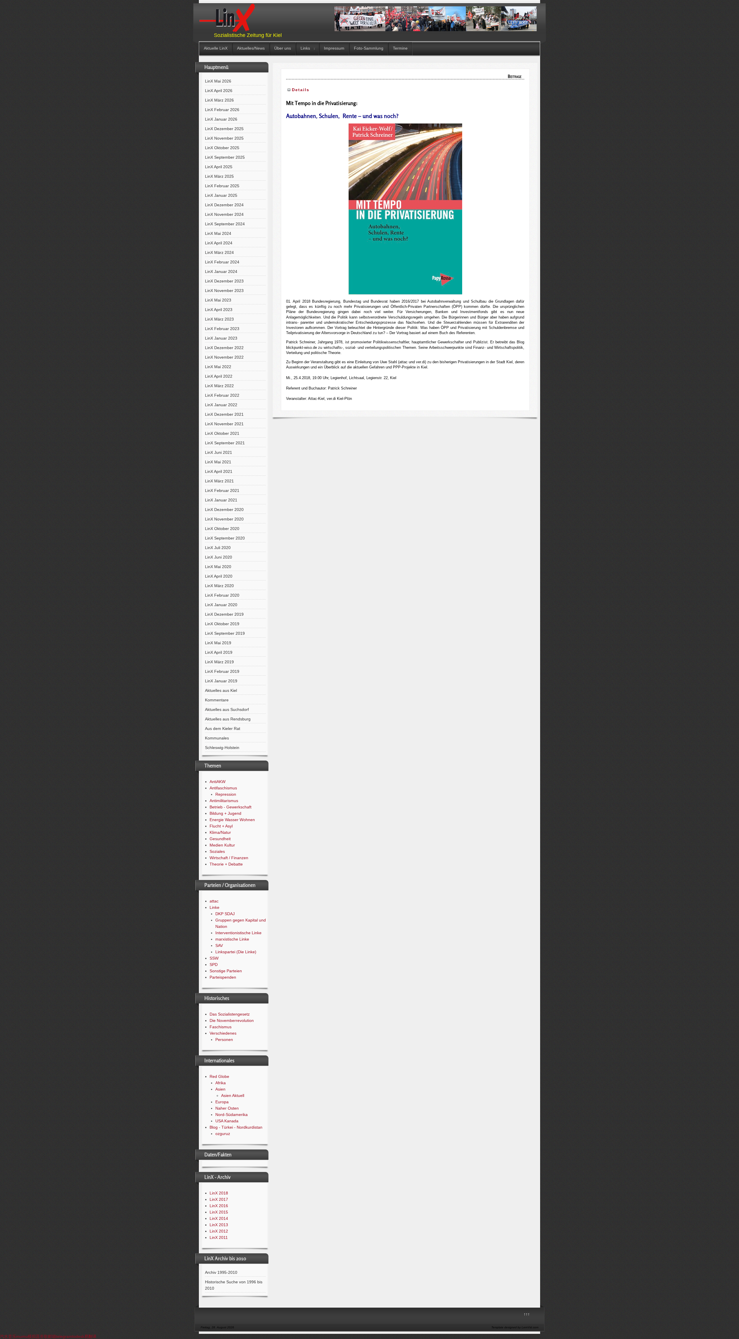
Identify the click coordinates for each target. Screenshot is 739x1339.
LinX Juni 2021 (218, 452)
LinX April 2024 (218, 243)
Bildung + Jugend (225, 813)
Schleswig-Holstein (222, 747)
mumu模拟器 (28, 1336)
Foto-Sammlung (368, 48)
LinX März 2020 (219, 585)
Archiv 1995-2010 (221, 1272)
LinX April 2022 (218, 376)
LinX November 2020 (224, 519)
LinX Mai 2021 (218, 462)
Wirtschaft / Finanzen (229, 857)
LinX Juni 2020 (218, 557)
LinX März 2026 (219, 100)
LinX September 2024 (225, 224)
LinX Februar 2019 (222, 671)
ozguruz (222, 1133)
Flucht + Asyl (221, 826)
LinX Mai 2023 (218, 300)
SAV (219, 945)
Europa (222, 1102)
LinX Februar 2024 (222, 262)
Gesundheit (220, 838)
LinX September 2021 (225, 443)
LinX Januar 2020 (221, 604)
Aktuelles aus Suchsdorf (227, 709)
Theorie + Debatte (226, 864)
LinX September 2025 (225, 157)
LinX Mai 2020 (218, 566)
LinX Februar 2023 (222, 328)
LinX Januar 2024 (221, 271)
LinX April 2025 (218, 166)
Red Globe (219, 1076)
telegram (64, 1336)
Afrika (220, 1082)
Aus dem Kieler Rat (222, 728)
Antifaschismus (223, 788)
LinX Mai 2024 (218, 233)
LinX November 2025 (224, 138)
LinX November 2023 (224, 290)
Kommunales (217, 738)
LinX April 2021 (218, 471)
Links (305, 48)
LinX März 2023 (219, 319)
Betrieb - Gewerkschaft (230, 807)
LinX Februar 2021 (222, 490)
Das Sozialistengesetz (230, 1014)
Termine (400, 48)
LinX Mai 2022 (218, 366)
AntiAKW (217, 781)
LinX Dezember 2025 (224, 128)
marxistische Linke (232, 939)
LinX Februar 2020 (222, 595)
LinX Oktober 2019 (222, 623)
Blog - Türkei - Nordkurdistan (236, 1127)
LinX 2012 (219, 1231)
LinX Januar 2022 (221, 404)
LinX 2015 (219, 1212)
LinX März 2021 (219, 481)
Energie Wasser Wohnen (232, 819)
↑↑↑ (527, 1314)
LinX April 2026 (218, 90)
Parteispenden (223, 977)
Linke (214, 907)
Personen (224, 1039)
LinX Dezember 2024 (224, 205)
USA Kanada (226, 1121)
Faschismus (221, 1027)
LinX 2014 (219, 1218)
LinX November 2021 (224, 424)
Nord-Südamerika (231, 1114)
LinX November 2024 (224, 214)
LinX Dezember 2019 (224, 614)
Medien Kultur (222, 845)
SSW (214, 958)
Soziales (217, 851)
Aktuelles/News (251, 48)
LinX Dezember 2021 (224, 414)
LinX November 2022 (224, 357)
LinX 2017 (219, 1199)
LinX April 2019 (218, 652)
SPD (214, 964)
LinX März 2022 (219, 385)
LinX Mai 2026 (218, 81)
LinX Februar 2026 (222, 109)
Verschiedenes (223, 1033)
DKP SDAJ (225, 913)
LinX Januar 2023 (221, 338)
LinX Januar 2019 (221, 681)
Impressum (334, 48)
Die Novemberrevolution (232, 1020)
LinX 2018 (219, 1193)
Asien (220, 1089)
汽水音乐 (8, 1336)
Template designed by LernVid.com (514, 1327)
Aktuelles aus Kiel (221, 690)
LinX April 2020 (218, 576)
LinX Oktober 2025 (222, 147)
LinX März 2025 (219, 176)
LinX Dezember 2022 (224, 347)
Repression (225, 794)
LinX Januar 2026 (221, 119)
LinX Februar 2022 (222, 395)
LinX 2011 (219, 1237)
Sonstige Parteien (226, 971)
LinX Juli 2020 (218, 547)
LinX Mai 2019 (218, 643)
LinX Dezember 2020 (224, 509)
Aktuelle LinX (215, 48)
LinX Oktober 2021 (222, 433)
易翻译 (90, 1336)
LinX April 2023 (218, 309)
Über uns (282, 48)
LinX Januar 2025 (221, 195)
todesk (78, 1336)
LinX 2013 (219, 1224)
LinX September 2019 (225, 633)
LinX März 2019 (219, 662)
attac (214, 901)
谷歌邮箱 (48, 1336)
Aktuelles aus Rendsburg (228, 719)
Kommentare (217, 700)
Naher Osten (227, 1108)
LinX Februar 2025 (222, 185)
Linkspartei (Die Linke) (235, 952)
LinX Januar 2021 (221, 500)
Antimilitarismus (224, 800)
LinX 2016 (219, 1205)
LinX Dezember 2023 (224, 281)
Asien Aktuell (232, 1095)
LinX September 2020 (225, 538)
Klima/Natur (220, 832)
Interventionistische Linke (238, 932)
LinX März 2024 (219, 252)
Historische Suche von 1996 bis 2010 (233, 1285)
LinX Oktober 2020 (222, 528)
